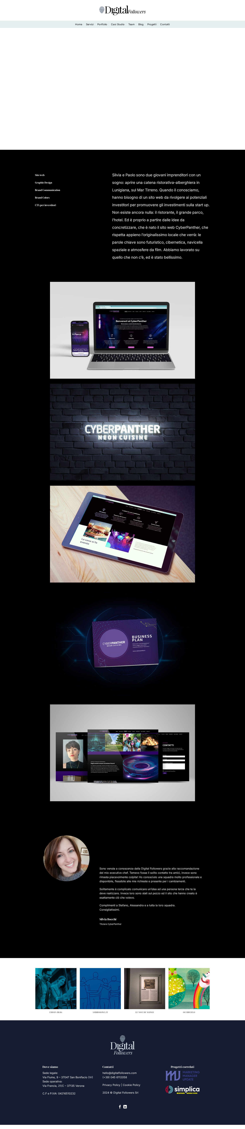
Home (78, 24)
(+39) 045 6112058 (114, 1077)
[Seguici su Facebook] (120, 1107)
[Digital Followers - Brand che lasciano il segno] (122, 10)
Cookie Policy (131, 1085)
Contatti (165, 24)
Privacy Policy (111, 1085)
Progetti (151, 24)
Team (131, 24)
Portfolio (102, 24)
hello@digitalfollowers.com (119, 1073)
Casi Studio (117, 24)
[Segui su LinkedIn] (125, 1107)
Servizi (90, 24)
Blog (141, 24)
